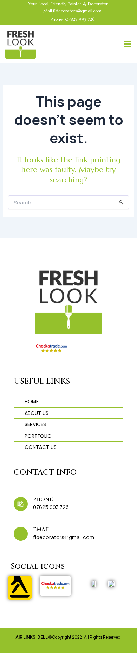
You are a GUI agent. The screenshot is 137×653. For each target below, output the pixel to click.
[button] (127, 44)
